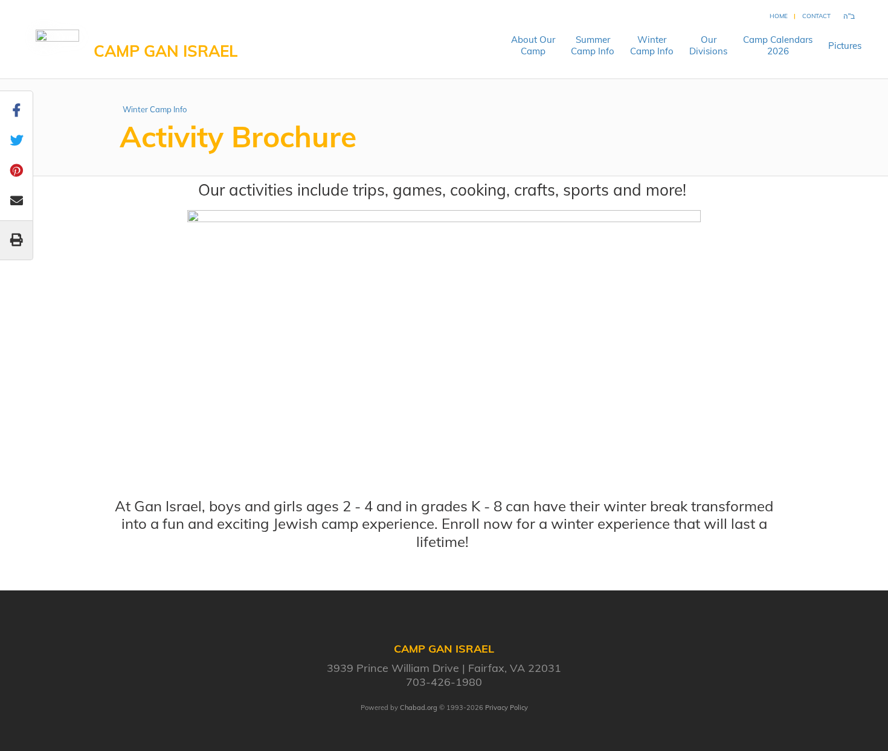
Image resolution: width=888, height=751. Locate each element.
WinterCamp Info (652, 45)
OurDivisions (708, 45)
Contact (816, 16)
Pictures (844, 45)
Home (779, 16)
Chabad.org (418, 707)
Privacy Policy (506, 707)
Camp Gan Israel (166, 51)
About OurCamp (533, 45)
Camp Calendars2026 (777, 45)
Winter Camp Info (155, 109)
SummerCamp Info (592, 45)
